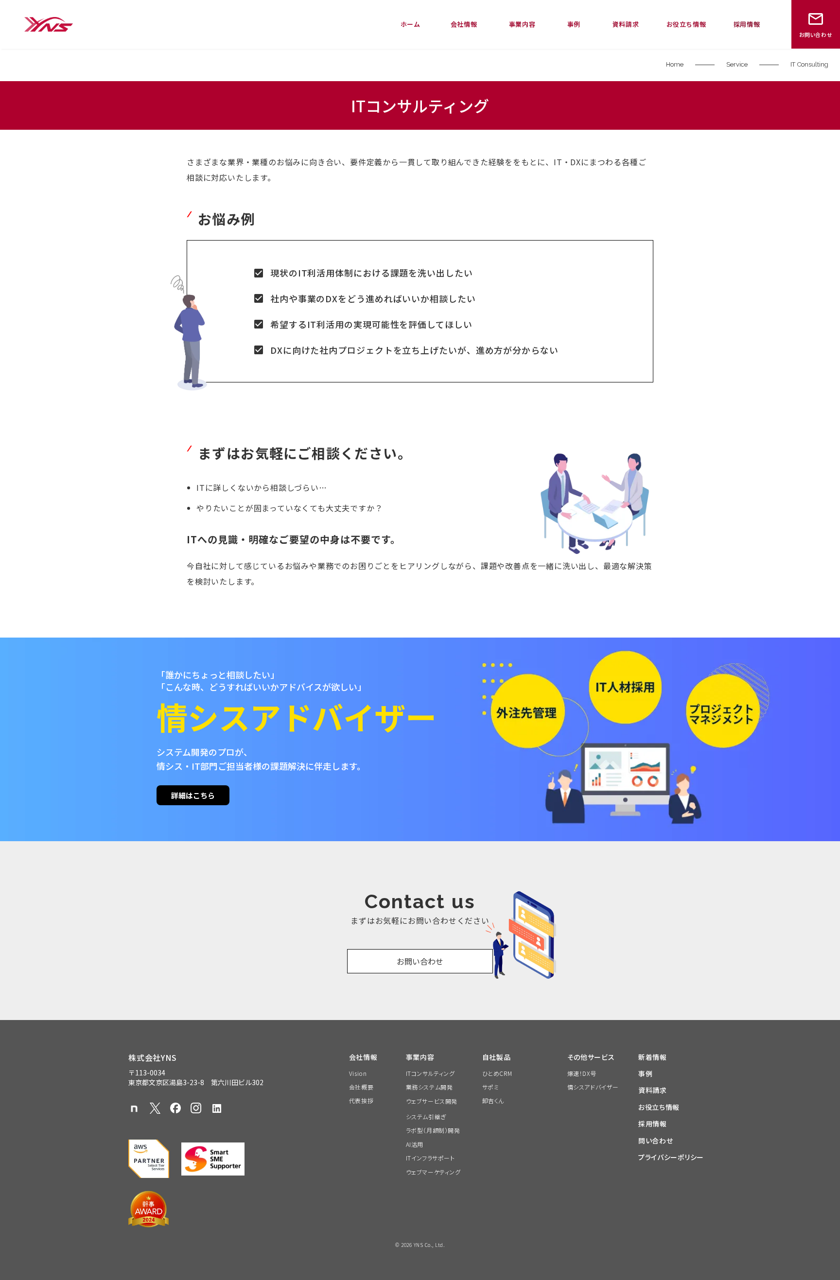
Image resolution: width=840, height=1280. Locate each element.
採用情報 (747, 24)
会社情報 (464, 24)
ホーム (410, 24)
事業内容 (522, 24)
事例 (573, 24)
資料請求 (625, 24)
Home (674, 64)
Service (737, 64)
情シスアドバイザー (593, 1087)
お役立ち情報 (686, 24)
